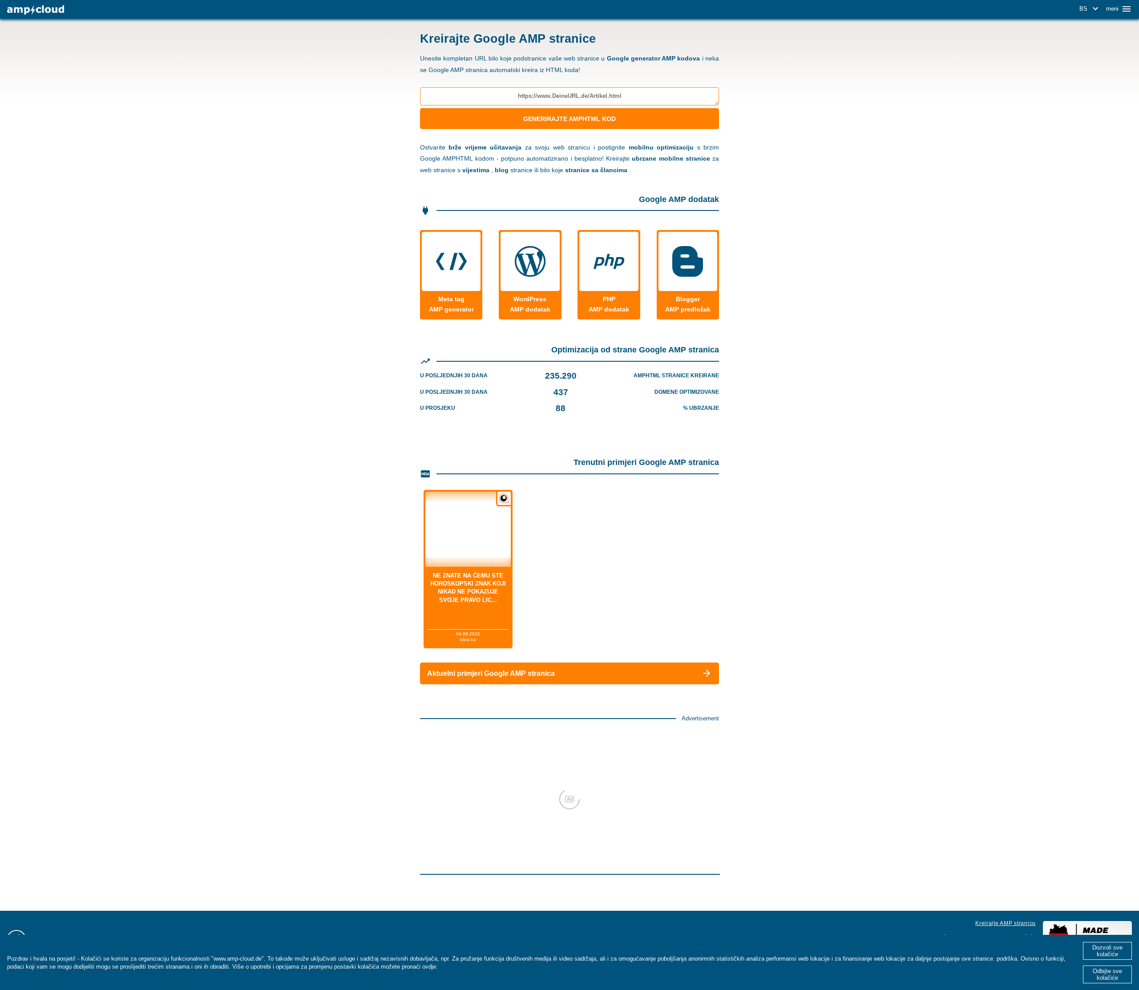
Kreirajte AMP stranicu (1005, 923)
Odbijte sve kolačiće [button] (1107, 974)
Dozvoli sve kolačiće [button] (1107, 951)
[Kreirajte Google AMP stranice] (35, 10)
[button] (1090, 9)
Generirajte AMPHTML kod (569, 118)
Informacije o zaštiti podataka (480, 966)
